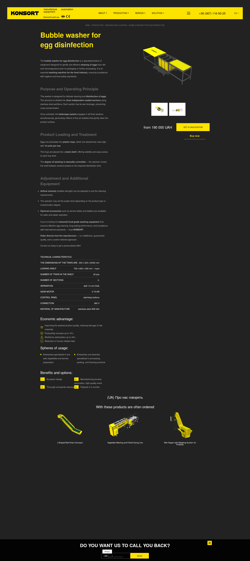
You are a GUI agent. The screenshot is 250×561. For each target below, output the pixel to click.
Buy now (195, 135)
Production (120, 13)
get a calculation (193, 127)
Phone (107, 551)
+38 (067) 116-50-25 (212, 13)
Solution (157, 13)
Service (139, 13)
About (101, 13)
